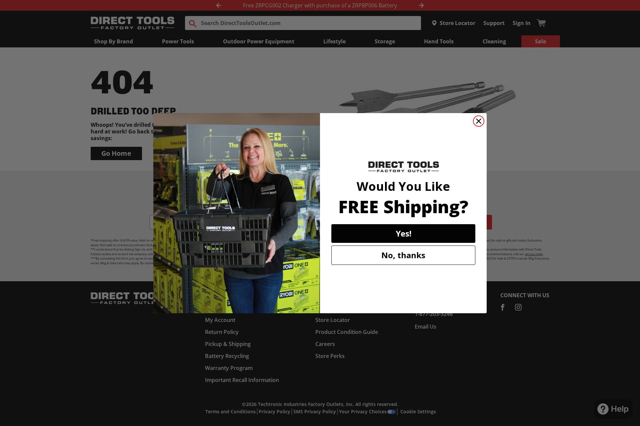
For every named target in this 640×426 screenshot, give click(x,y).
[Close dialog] (478, 121)
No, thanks (403, 255)
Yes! (403, 233)
